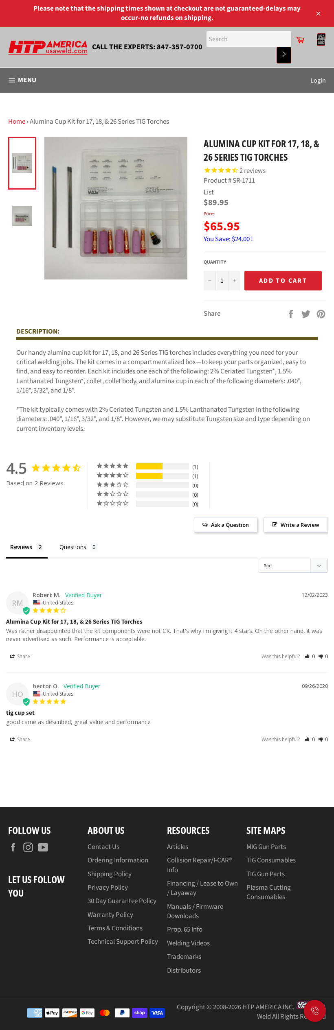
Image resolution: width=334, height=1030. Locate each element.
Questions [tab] (72, 547)
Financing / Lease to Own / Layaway (202, 888)
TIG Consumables (271, 860)
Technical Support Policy (123, 942)
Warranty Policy (110, 915)
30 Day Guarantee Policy (122, 901)
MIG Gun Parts (266, 847)
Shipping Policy (110, 874)
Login (318, 80)
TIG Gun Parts (265, 874)
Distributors (184, 970)
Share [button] (23, 656)
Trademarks (184, 957)
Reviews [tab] (21, 547)
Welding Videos (188, 943)
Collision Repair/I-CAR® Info (199, 865)
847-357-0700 (179, 47)
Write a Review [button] (300, 524)
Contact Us (103, 847)
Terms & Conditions (115, 928)
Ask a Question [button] (230, 524)
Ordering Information (118, 860)
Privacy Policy (108, 888)
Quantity (215, 262)
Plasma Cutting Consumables (268, 892)
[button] (309, 656)
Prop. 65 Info (184, 929)
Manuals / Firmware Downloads (195, 911)
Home (16, 122)
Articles (177, 847)
